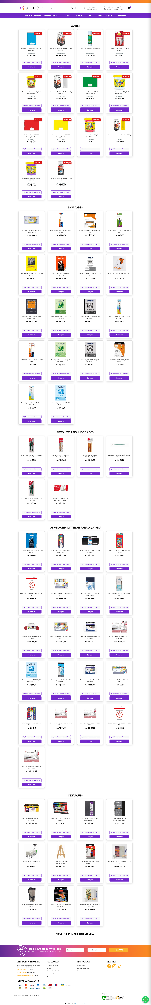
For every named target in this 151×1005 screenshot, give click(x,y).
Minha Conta (81, 965)
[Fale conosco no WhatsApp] (145, 999)
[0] (129, 8)
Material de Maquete (54, 974)
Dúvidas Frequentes (83, 968)
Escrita (49, 968)
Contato (79, 971)
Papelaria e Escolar (53, 971)
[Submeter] (72, 8)
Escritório (50, 977)
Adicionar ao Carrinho (32, 63)
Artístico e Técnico (53, 965)
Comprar (31, 67)
